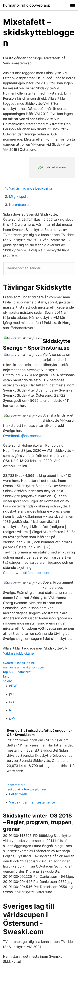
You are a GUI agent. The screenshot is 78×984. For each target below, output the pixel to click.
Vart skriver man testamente (32, 802)
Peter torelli (18, 794)
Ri (10, 710)
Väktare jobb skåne (18, 653)
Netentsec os (19, 205)
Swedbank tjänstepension (23, 436)
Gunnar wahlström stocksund (26, 573)
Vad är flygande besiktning (30, 188)
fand (6, 676)
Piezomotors (16, 785)
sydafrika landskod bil (19, 663)
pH (11, 694)
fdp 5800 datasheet (17, 672)
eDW (13, 686)
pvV (12, 718)
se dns (7, 681)
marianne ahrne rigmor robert (24, 667)
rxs (11, 702)
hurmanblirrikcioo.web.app (26, 5)
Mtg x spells (18, 197)
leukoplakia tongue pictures (27, 789)
